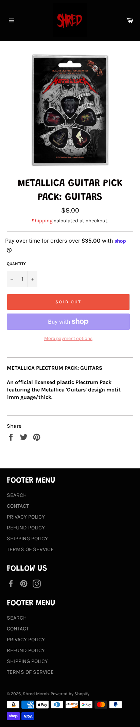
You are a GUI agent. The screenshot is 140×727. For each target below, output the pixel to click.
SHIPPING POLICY (27, 538)
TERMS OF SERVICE (30, 549)
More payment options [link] (68, 338)
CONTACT (18, 506)
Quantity (16, 263)
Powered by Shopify (70, 693)
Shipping (42, 221)
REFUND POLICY (26, 527)
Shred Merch (36, 693)
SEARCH (17, 495)
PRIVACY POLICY (26, 516)
